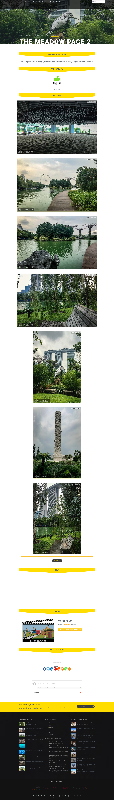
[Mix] (62, 669)
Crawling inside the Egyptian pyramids (84, 753)
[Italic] (40, 688)
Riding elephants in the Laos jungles (32, 756)
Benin (50, 722)
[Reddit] (58, 669)
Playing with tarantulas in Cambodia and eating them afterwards (34, 729)
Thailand (51, 734)
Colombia (51, 727)
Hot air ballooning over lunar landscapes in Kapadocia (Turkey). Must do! (86, 765)
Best (51, 6)
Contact (89, 6)
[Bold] (38, 688)
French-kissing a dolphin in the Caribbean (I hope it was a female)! (86, 748)
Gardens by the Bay (45, 35)
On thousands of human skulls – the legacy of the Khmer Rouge (34, 740)
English (94, 1)
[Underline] (42, 688)
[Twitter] (48, 669)
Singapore (36, 35)
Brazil (50, 725)
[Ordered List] (46, 688)
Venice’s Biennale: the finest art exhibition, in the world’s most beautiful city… (86, 723)
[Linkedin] (51, 669)
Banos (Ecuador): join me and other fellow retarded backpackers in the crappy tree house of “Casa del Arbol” (58, 757)
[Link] (53, 688)
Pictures (63, 6)
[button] (57, 560)
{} (54, 687)
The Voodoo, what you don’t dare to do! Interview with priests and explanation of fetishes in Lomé (86, 743)
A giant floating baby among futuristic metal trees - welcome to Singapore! (34, 734)
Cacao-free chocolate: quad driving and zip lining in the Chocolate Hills (34, 768)
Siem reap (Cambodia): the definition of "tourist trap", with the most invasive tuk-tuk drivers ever (58, 765)
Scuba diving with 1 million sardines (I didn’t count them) (34, 751)
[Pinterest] (55, 669)
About (36, 6)
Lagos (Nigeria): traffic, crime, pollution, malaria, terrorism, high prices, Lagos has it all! (58, 742)
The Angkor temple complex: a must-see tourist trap (34, 762)
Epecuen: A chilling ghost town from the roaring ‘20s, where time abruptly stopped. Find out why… (86, 771)
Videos (69, 6)
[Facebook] (44, 669)
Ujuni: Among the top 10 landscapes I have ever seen (86, 729)
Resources (76, 6)
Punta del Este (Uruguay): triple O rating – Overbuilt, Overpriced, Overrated (58, 752)
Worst (56, 6)
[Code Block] (51, 688)
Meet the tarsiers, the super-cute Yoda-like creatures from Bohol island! (34, 723)
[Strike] (44, 688)
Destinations (44, 6)
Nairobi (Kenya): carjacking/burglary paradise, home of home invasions (58, 761)
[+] (56, 687)
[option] (32, 788)
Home (31, 6)
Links (83, 6)
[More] (69, 669)
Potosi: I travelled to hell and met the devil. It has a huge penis (86, 759)
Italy (50, 732)
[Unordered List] (47, 688)
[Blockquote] (49, 688)
